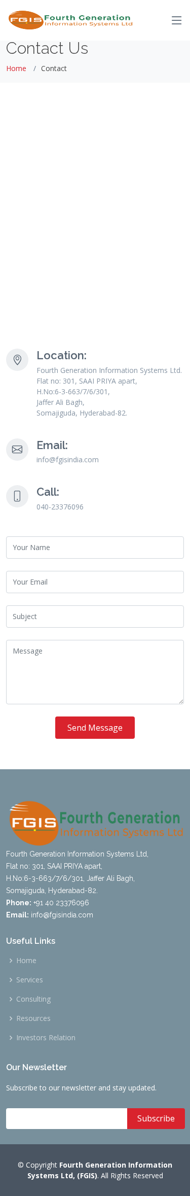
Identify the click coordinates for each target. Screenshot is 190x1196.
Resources (33, 1018)
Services (29, 979)
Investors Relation (45, 1037)
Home (16, 68)
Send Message (95, 727)
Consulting (33, 999)
